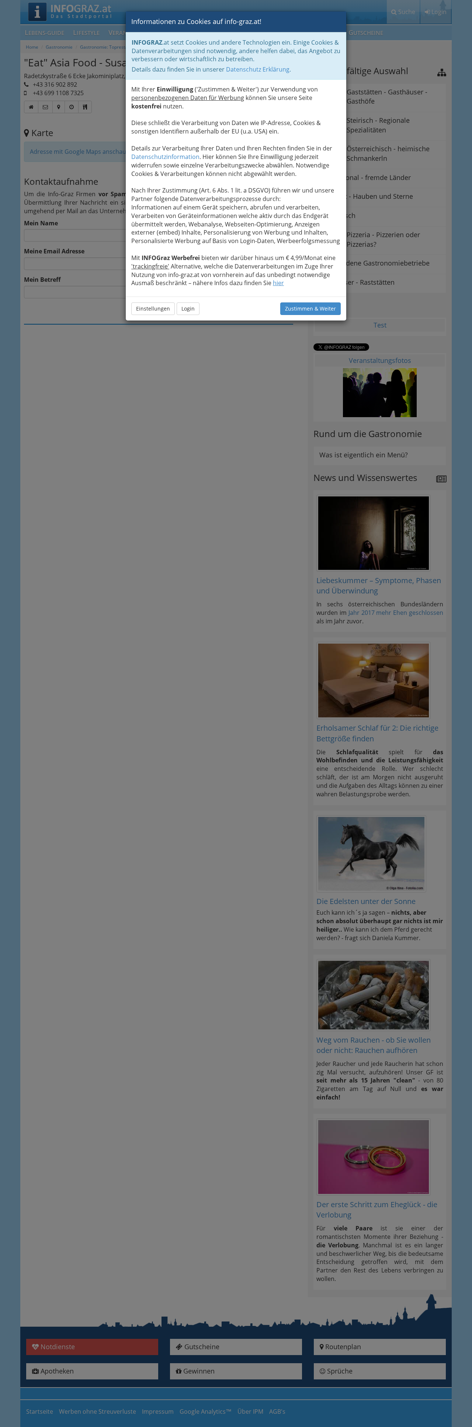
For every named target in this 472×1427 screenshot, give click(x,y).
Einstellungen (153, 308)
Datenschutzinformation (165, 157)
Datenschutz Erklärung (257, 69)
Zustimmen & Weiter (310, 308)
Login (188, 308)
